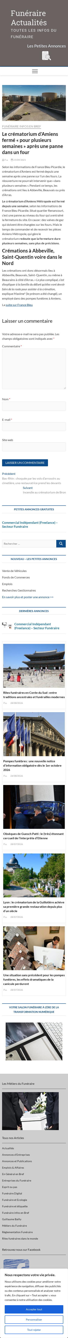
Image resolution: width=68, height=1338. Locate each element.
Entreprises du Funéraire (16, 1180)
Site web (7, 440)
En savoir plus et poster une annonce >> (27, 597)
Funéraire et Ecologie (14, 1199)
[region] (34, 1303)
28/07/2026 (16, 844)
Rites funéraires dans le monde (20, 1238)
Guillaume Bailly (11, 1219)
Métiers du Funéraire (14, 1225)
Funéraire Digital (12, 1193)
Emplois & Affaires (13, 1167)
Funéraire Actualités (29, 18)
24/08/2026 (16, 775)
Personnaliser (34, 1319)
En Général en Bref (13, 1174)
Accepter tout (34, 1309)
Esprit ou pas (9, 1187)
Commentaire (12, 346)
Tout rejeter (34, 1329)
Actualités (8, 1148)
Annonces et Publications (17, 1161)
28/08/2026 (16, 703)
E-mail (7, 419)
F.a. (6, 159)
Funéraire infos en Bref (21, 126)
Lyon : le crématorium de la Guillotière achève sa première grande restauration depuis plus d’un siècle (33, 906)
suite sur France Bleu (19, 305)
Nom (6, 399)
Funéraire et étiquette (15, 1206)
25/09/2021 (19, 159)
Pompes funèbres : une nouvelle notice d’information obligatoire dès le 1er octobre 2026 (32, 765)
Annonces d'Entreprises (16, 1154)
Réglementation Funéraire (17, 1232)
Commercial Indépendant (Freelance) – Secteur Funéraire (30, 525)
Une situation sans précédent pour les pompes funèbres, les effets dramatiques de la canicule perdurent (34, 979)
